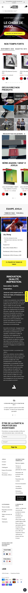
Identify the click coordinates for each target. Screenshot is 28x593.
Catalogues (5, 466)
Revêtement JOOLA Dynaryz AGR (12, 253)
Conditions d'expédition (19, 486)
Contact (4, 460)
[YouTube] (9, 560)
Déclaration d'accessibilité (19, 490)
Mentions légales (20, 461)
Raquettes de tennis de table (7, 509)
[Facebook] (4, 552)
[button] (26, 296)
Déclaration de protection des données (19, 473)
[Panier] (25, 5)
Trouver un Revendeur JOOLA (7, 472)
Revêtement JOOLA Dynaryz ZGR (12, 250)
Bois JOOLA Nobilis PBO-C (10, 246)
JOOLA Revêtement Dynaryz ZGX (9, 70)
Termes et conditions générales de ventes (21, 466)
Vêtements (5, 520)
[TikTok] (7, 552)
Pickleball (4, 517)
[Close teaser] (24, 302)
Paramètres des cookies (20, 478)
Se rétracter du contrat (20, 496)
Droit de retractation (21, 482)
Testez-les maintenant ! (14, 32)
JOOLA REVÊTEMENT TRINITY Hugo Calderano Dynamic (10, 186)
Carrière (4, 463)
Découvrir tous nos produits (13, 132)
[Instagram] (9, 552)
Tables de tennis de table (7, 514)
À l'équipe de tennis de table (14, 262)
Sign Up (14, 446)
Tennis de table (6, 505)
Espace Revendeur (7, 468)
